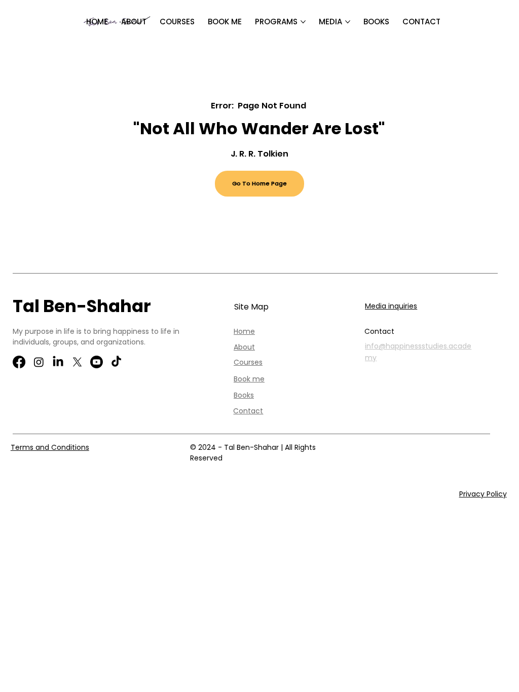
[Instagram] (38, 362)
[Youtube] (96, 362)
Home (244, 331)
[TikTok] (116, 362)
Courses (248, 362)
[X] (77, 362)
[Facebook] (19, 362)
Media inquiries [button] (391, 306)
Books (244, 395)
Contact (248, 411)
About (244, 347)
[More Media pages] (347, 21)
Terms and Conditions (50, 447)
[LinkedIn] (58, 362)
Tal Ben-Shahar (82, 306)
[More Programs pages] (303, 21)
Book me (249, 379)
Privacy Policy (483, 494)
